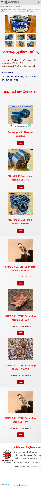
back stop (7, 10)
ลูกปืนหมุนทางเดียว (19, 12)
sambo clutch (16, 10)
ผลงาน (9, 6)
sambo (24, 10)
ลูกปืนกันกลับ (30, 10)
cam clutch (30, 12)
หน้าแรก (2, 6)
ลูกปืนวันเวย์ (10, 12)
